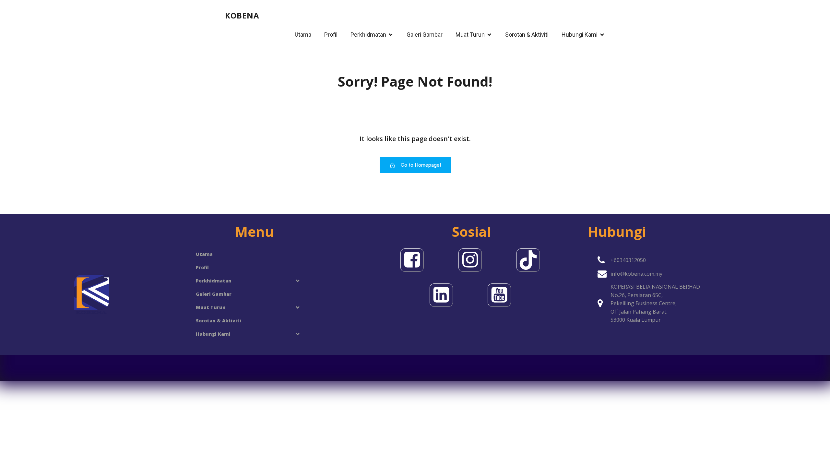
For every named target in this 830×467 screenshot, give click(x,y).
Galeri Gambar (425, 34)
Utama (303, 34)
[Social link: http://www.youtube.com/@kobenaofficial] (501, 295)
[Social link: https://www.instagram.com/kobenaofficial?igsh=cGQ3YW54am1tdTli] (471, 260)
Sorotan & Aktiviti (527, 34)
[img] (297, 281)
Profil (331, 34)
